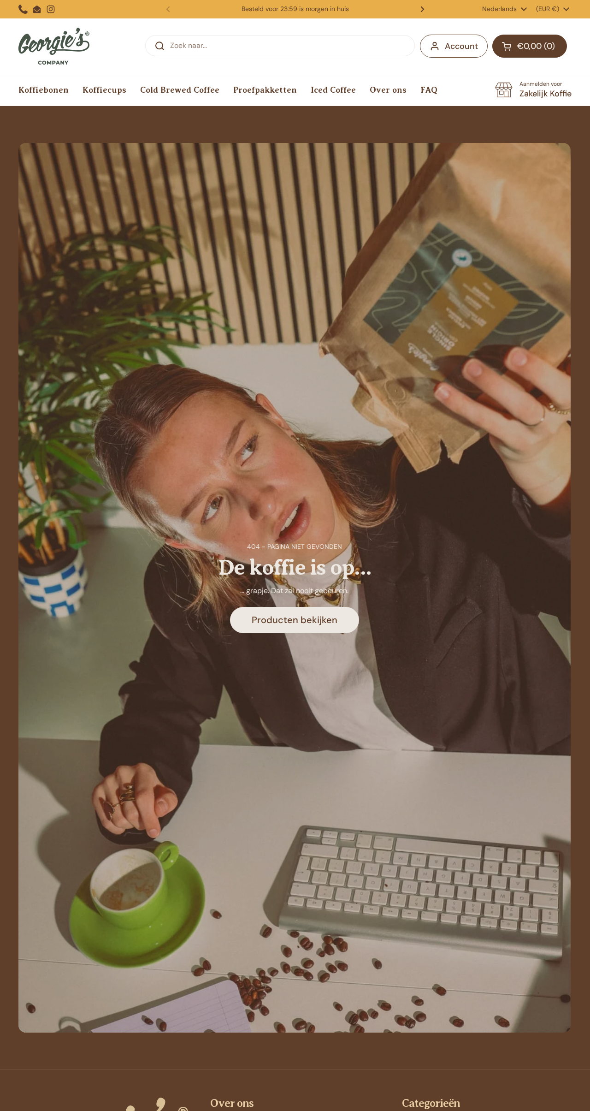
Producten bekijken (294, 620)
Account (461, 46)
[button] (529, 46)
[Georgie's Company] (53, 46)
